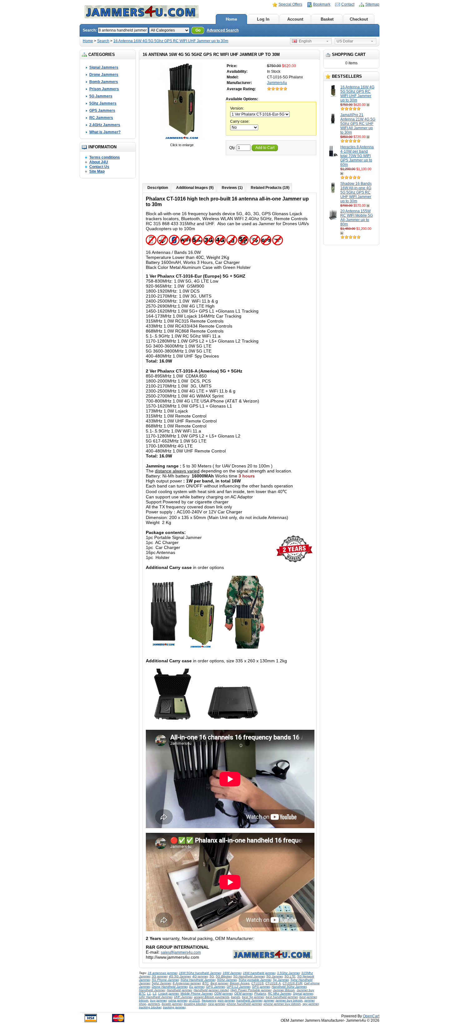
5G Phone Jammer (165, 979)
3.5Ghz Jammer (288, 973)
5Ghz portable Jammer (255, 979)
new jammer (216, 1004)
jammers (154, 1004)
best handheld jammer (282, 997)
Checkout (359, 19)
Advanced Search (223, 30)
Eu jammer (196, 986)
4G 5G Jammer (179, 976)
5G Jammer (274, 976)
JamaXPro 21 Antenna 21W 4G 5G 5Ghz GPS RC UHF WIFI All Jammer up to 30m (357, 124)
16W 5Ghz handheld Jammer (200, 973)
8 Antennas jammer (186, 983)
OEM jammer (243, 993)
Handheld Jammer (152, 990)
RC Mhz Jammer (279, 993)
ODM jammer (223, 993)
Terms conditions (104, 157)
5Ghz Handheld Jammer (197, 979)
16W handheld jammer (259, 973)
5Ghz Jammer (227, 979)
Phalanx (260, 993)
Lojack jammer (168, 993)
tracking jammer (174, 1007)
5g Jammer (281, 979)
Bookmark (321, 4)
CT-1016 (257, 983)
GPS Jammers (102, 110)
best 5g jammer (253, 997)
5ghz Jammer (161, 983)
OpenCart (371, 1016)
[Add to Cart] (369, 104)
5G (212, 976)
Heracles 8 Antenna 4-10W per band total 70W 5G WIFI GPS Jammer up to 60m (357, 156)
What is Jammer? (105, 132)
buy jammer (158, 1000)
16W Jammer (232, 973)
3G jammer (159, 976)
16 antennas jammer (162, 973)
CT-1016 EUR (292, 983)
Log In (263, 19)
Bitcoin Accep (239, 983)
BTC (205, 983)
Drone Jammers (103, 74)
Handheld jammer (179, 990)
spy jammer (310, 1004)
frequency (209, 1000)
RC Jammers (101, 118)
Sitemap (372, 4)
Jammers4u (277, 83)
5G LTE (289, 976)
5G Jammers (100, 96)
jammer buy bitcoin (289, 1000)
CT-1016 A (273, 983)
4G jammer (200, 976)
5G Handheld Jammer (248, 976)
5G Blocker (223, 976)
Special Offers (290, 4)
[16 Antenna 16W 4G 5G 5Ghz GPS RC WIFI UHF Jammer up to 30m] (182, 140)
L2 (154, 993)
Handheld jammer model (211, 990)
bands (235, 997)
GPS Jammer (215, 986)
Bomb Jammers (103, 82)
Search (103, 41)
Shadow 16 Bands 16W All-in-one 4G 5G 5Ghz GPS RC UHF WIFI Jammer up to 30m (356, 192)
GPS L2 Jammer (238, 986)
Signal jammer (303, 993)
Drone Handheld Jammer (169, 986)
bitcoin (143, 1000)
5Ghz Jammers (102, 103)
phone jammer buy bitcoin (282, 1004)
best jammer (308, 997)
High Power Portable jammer (250, 990)
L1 (149, 993)
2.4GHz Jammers (104, 125)
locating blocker (195, 1004)
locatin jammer (172, 1004)
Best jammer (219, 983)
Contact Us (99, 167)
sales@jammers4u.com (181, 952)
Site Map (97, 171)
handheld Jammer (249, 1000)
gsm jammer (226, 1000)
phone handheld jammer (244, 1004)
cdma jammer (177, 1000)
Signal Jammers (103, 67)
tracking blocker (150, 1007)
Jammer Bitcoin (284, 990)
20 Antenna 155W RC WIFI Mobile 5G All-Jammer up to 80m (356, 217)
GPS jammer (261, 986)
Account (295, 19)
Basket (327, 19)
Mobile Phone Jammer (196, 993)
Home (231, 19)
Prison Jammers (104, 89)
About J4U (98, 162)
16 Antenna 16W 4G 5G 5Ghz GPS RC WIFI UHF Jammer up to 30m (170, 41)
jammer (269, 1000)
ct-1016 (194, 1000)
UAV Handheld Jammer (155, 997)
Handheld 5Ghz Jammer (289, 986)
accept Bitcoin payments (211, 997)
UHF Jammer (183, 997)
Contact (347, 4)
